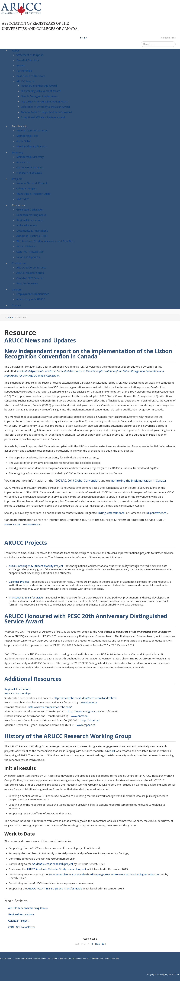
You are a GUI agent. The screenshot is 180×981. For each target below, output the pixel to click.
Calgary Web (153, 974)
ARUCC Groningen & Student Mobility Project (36, 566)
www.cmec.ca (31, 524)
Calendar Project (19, 581)
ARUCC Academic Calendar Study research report (57, 869)
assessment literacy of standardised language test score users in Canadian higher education (104, 874)
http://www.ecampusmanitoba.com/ (50, 707)
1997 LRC (60, 481)
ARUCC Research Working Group (28, 908)
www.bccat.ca (89, 702)
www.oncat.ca (79, 716)
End (104, 944)
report (111, 751)
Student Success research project (52, 864)
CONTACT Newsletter (21, 927)
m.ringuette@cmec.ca (111, 512)
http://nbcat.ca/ (90, 720)
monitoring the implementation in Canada (138, 481)
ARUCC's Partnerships (17, 693)
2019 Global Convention (83, 481)
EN (85, 37)
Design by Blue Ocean (169, 974)
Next (97, 944)
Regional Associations (17, 689)
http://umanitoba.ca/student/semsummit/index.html (85, 698)
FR (82, 37)
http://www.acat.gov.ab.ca (83, 711)
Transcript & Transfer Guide (26, 597)
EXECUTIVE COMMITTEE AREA (105, 958)
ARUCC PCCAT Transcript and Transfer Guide (55, 888)
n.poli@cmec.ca (157, 512)
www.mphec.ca (86, 725)
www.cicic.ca (12, 524)
